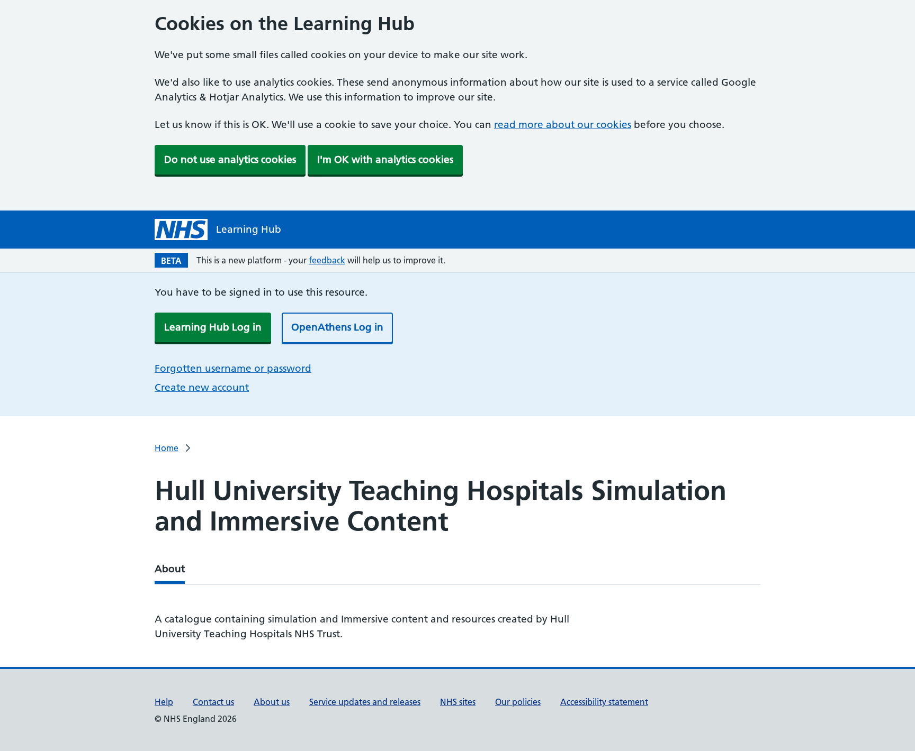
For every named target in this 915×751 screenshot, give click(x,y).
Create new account (202, 387)
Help (164, 702)
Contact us (213, 702)
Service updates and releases (364, 702)
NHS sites (458, 702)
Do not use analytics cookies (230, 159)
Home (166, 448)
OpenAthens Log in (337, 327)
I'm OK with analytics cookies (385, 159)
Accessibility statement (604, 702)
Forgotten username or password (233, 368)
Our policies (518, 702)
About (170, 569)
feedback (327, 260)
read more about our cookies (562, 124)
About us (272, 702)
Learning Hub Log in (213, 327)
